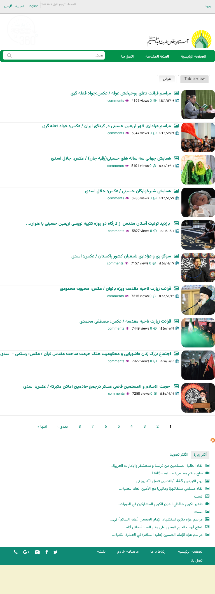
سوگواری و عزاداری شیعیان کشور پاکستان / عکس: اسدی (121, 256)
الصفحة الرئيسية (193, 57)
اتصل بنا (127, 57)
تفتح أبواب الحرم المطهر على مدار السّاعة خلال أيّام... (162, 527)
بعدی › (62, 427)
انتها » (42, 427)
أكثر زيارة (200, 455)
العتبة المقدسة (157, 57)
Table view (194, 79)
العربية (20, 6)
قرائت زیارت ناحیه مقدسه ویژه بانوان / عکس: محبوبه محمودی (115, 288)
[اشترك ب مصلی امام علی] (213, 441)
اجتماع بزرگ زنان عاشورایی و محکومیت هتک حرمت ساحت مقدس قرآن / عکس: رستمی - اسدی (85, 354)
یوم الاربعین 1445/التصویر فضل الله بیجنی (169, 481)
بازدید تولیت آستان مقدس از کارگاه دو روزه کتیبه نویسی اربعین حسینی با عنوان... (98, 223)
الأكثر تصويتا (179, 455)
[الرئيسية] (179, 32)
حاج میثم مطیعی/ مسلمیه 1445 (177, 473)
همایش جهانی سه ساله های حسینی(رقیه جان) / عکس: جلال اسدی (111, 158)
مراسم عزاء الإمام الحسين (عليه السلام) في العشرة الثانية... (157, 535)
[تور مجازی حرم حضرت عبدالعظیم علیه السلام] (22, 46)
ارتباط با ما (158, 552)
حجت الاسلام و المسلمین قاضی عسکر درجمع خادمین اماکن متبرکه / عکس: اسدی (97, 386)
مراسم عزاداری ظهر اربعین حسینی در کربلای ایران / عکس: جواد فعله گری (106, 126)
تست (198, 497)
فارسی (8, 6)
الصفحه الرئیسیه (190, 552)
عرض (165, 79)
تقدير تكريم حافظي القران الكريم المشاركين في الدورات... (159, 504)
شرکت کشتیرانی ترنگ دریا (19, 589)
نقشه (101, 552)
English (33, 6)
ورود (208, 6)
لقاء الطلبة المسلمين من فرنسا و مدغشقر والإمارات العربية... (155, 466)
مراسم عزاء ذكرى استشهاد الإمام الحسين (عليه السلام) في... (156, 519)
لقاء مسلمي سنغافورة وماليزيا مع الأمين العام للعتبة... (160, 489)
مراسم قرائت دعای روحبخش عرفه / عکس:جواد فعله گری (121, 93)
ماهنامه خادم (128, 552)
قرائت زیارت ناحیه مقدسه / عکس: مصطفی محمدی (125, 321)
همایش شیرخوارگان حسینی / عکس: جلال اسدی (128, 191)
